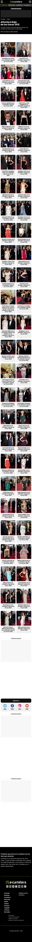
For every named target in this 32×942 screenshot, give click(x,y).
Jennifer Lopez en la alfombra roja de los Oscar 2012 (8, 263)
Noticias (6, 895)
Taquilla (6, 908)
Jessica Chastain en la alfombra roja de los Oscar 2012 (8, 562)
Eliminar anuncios (16, 8)
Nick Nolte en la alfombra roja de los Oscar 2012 (8, 427)
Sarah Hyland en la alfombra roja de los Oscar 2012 (8, 516)
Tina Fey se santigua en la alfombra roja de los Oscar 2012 (23, 307)
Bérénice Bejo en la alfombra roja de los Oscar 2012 (24, 606)
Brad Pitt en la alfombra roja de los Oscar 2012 (24, 60)
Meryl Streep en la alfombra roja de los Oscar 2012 (8, 196)
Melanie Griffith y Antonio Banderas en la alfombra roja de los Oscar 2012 (23, 358)
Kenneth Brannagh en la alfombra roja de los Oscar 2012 (23, 82)
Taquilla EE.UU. (19, 5)
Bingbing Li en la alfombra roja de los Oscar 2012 (24, 332)
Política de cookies (13, 918)
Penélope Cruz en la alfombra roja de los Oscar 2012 (24, 218)
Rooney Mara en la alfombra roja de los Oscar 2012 (24, 471)
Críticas (6, 910)
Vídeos (6, 904)
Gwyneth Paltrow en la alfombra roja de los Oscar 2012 (8, 218)
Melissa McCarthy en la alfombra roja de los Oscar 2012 (23, 562)
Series (6, 901)
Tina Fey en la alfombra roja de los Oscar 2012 (24, 285)
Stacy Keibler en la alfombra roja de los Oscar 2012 (24, 516)
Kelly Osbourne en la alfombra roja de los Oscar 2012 (24, 493)
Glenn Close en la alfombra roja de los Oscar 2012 (24, 427)
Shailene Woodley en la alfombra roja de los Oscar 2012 (24, 538)
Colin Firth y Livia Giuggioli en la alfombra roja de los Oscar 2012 (24, 105)
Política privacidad (13, 917)
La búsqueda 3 (27, 5)
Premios (6, 906)
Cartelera (7, 897)
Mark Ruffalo (12, 5)
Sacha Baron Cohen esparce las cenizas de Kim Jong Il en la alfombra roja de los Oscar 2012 (8, 309)
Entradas (7, 912)
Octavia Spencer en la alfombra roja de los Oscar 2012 (8, 285)
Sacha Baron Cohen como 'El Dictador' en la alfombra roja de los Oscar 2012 (8, 382)
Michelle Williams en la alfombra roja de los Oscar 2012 (8, 471)
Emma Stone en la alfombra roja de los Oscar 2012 (24, 263)
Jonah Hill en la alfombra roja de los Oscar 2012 (24, 150)
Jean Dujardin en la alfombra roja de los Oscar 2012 (8, 449)
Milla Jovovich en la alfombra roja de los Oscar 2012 (24, 628)
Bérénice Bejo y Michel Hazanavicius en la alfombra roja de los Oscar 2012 (8, 629)
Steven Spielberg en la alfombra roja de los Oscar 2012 (8, 104)
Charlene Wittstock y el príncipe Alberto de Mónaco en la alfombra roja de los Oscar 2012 (8, 334)
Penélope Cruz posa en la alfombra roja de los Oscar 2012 (8, 60)
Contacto (21, 895)
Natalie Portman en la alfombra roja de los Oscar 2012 (8, 240)
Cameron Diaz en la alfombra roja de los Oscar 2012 (24, 196)
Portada (3, 19)
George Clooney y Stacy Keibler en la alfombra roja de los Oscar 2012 (8, 539)
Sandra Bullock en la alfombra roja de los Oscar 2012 (24, 240)
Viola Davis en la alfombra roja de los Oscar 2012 (8, 493)
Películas (7, 899)
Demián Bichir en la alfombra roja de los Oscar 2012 (8, 150)
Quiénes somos (23, 893)
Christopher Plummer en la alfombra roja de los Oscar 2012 (23, 405)
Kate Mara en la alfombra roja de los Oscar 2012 (24, 381)
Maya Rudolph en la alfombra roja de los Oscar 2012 (24, 449)
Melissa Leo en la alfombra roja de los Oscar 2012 (24, 128)
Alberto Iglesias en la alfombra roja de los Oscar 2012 (8, 128)
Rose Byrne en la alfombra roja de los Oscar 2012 (8, 606)
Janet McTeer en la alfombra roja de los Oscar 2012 (8, 82)
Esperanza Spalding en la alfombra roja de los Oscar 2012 (8, 405)
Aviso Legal (11, 915)
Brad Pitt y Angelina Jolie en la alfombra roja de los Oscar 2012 (8, 173)
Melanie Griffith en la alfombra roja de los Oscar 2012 (8, 357)
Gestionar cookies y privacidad (16, 920)
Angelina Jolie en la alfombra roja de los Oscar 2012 (24, 172)
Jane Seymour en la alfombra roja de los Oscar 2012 (24, 584)
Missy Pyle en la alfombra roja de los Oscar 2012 (8, 584)
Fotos (8, 19)
